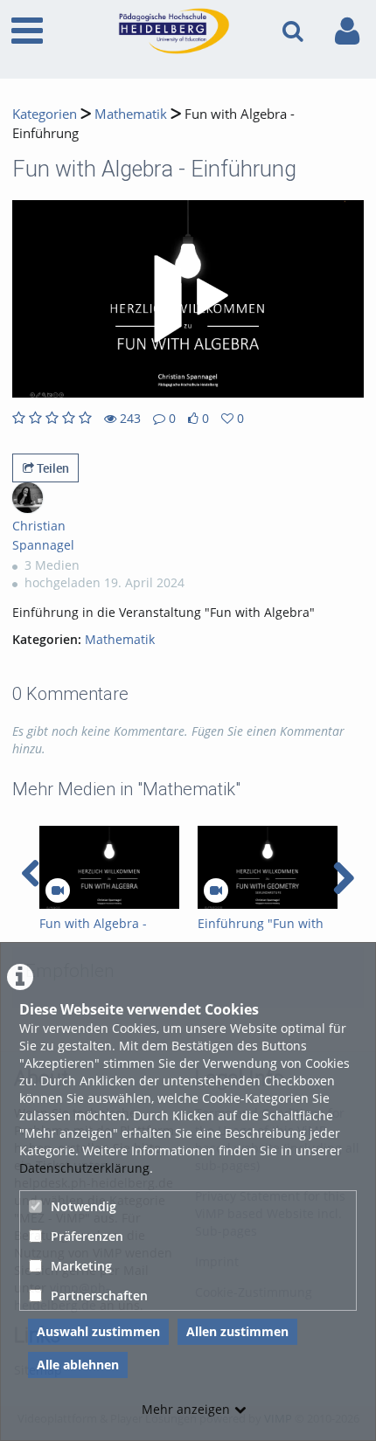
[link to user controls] (347, 31)
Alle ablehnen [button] (78, 1364)
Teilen (51, 468)
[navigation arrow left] (31, 874)
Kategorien (44, 114)
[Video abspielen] (188, 299)
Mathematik (130, 114)
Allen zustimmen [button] (237, 1331)
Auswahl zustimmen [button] (98, 1331)
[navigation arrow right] (343, 878)
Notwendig (83, 1206)
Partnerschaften (99, 1295)
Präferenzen (87, 1236)
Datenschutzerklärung (84, 1168)
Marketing (81, 1265)
